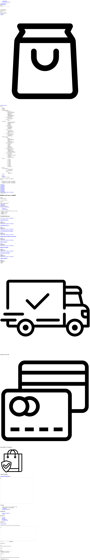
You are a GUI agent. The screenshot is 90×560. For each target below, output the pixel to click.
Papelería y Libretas (10, 150)
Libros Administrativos (10, 172)
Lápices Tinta (9, 156)
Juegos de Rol (10, 146)
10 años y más (10, 166)
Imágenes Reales (10, 127)
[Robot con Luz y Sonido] (7, 192)
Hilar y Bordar (10, 113)
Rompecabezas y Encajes (11, 115)
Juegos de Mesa (10, 141)
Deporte (9, 120)
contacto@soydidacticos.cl (5, 476)
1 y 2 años (9, 159)
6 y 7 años (9, 163)
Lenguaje (9, 123)
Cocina (9, 145)
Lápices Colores (10, 153)
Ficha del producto (5, 209)
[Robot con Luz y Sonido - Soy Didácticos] (2, 186)
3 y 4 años (9, 161)
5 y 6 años (9, 162)
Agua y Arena (10, 143)
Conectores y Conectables (11, 112)
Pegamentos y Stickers (11, 151)
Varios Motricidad (10, 116)
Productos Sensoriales (11, 134)
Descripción (4, 208)
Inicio (3, 175)
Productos (3, 176)
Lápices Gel (9, 154)
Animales (9, 144)
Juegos (9, 140)
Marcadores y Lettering (11, 157)
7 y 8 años (9, 164)
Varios (9, 132)
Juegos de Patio (10, 118)
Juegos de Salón (10, 147)
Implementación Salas (11, 122)
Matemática (9, 124)
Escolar (9, 138)
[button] (2, 204)
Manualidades (9, 149)
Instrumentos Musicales (11, 139)
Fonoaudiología (10, 126)
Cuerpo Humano (10, 131)
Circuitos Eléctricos (10, 130)
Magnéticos (9, 114)
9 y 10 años (9, 165)
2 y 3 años (9, 160)
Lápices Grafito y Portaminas (12, 155)
